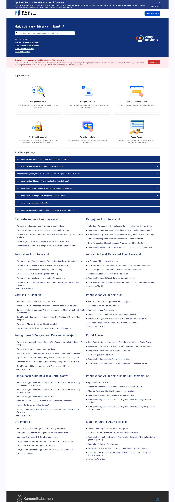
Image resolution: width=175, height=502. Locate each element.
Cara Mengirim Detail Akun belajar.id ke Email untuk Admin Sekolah (46, 246)
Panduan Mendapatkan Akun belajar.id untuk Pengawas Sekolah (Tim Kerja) (121, 234)
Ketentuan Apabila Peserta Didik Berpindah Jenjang (39, 269)
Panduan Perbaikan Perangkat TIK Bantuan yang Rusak (41, 428)
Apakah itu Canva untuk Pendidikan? (33, 405)
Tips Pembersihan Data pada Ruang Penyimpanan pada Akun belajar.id (48, 357)
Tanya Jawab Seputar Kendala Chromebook (36, 445)
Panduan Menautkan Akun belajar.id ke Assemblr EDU (111, 395)
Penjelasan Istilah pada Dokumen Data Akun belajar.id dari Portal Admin (119, 346)
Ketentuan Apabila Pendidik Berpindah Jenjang (37, 274)
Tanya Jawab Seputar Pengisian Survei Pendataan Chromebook (45, 450)
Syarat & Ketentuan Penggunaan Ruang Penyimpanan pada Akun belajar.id (49, 353)
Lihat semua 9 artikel (24, 370)
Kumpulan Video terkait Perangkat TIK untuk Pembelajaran (42, 433)
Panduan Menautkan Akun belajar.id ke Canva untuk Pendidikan (45, 401)
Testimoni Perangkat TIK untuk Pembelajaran (108, 428)
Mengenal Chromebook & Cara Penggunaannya (37, 437)
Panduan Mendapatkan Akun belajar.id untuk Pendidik (40, 226)
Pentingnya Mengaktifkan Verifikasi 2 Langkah (37, 324)
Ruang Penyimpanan (22, 51)
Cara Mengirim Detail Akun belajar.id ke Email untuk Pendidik (43, 241)
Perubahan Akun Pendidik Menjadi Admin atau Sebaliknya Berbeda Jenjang (49, 261)
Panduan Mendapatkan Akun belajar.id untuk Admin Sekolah (43, 230)
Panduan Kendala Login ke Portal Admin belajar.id (110, 359)
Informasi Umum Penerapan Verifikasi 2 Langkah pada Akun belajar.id (47, 306)
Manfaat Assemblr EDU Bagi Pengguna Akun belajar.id (112, 391)
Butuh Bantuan (152, 14)
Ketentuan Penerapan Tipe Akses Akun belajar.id (109, 301)
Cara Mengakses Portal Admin (101, 355)
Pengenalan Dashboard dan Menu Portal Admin (109, 350)
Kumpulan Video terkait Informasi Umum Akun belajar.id (112, 314)
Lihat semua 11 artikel (95, 286)
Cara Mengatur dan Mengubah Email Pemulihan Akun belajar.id (115, 269)
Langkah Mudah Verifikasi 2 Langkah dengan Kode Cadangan (44, 328)
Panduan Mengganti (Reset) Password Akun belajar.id (111, 278)
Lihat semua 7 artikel (24, 289)
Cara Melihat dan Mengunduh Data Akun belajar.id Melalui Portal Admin (119, 363)
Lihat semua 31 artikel (95, 326)
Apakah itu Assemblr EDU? (99, 382)
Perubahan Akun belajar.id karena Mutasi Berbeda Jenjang (42, 265)
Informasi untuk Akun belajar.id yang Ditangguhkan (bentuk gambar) (118, 448)
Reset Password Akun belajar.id (27, 45)
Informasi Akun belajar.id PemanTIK (103, 306)
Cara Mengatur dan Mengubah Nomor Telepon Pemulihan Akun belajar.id (120, 265)
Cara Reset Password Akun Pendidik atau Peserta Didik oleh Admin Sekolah (121, 282)
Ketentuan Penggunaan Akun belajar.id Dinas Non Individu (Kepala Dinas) (120, 226)
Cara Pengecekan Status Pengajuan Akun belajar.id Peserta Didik (116, 243)
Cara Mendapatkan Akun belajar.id (28, 42)
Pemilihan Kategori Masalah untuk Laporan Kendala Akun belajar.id (117, 318)
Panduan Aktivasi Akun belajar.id (104, 261)
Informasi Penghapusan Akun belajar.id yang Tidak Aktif (112, 323)
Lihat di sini (154, 62)
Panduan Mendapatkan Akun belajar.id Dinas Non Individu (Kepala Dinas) (120, 230)
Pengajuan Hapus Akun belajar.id (102, 310)
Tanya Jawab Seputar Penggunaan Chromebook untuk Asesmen (45, 441)
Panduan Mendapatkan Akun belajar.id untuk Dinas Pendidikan (115, 239)
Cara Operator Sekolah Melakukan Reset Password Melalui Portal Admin (120, 342)
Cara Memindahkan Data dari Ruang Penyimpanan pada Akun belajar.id (48, 362)
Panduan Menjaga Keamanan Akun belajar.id (36, 349)
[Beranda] (26, 13)
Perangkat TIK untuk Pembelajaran (103, 444)
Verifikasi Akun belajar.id (24, 48)
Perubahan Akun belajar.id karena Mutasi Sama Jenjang (41, 278)
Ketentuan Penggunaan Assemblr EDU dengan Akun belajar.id (115, 387)
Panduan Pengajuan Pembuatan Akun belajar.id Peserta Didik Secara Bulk (120, 247)
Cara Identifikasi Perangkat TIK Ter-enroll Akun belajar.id (113, 433)
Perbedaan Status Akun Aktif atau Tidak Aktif (108, 274)
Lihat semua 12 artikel (95, 459)
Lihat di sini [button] (155, 6)
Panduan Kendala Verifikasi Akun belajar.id (36, 301)
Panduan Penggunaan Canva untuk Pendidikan (37, 396)
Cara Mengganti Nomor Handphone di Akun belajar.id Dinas (43, 366)
